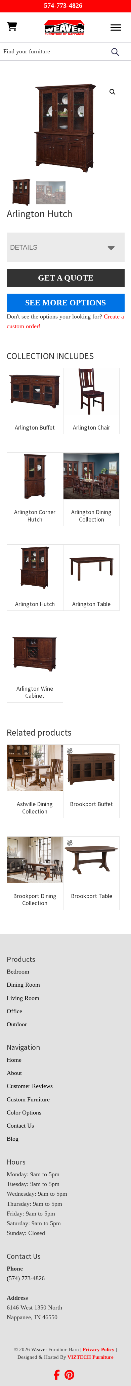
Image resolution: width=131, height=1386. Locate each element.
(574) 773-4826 (26, 1278)
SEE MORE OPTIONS (65, 302)
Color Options (24, 1112)
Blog (12, 1138)
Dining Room (23, 984)
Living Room (23, 998)
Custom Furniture (28, 1099)
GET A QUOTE (65, 278)
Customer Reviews (30, 1086)
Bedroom (18, 971)
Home (14, 1059)
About (14, 1073)
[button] (112, 92)
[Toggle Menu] (116, 27)
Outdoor (17, 1024)
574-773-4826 (63, 5)
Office (14, 1011)
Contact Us (20, 1125)
